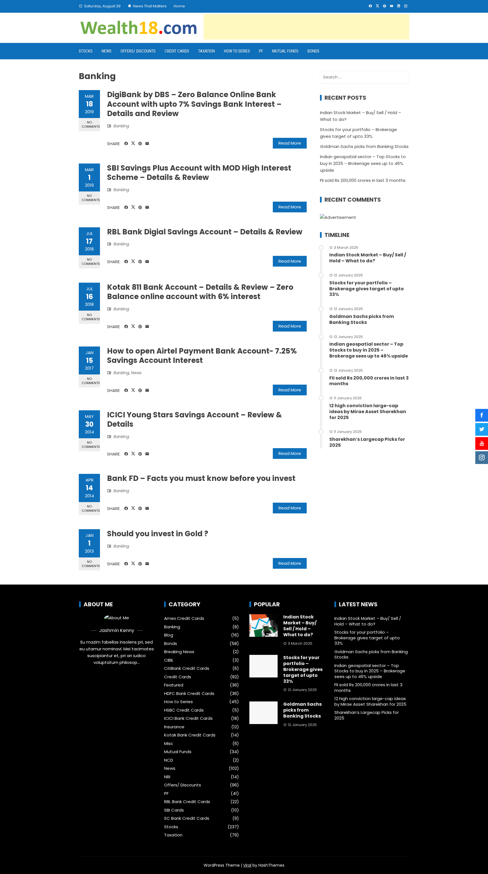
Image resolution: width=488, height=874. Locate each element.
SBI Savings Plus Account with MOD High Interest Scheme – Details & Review (199, 173)
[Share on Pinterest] (140, 143)
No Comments (91, 124)
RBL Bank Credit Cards (187, 802)
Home (179, 6)
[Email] (147, 143)
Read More (289, 143)
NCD (168, 760)
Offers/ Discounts (138, 51)
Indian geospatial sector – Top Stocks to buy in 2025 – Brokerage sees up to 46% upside (363, 163)
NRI (167, 777)
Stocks (86, 51)
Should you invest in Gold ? (157, 534)
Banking (121, 126)
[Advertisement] (306, 27)
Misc (168, 743)
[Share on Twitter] (133, 143)
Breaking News (179, 652)
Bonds (313, 51)
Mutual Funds (285, 51)
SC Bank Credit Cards (186, 818)
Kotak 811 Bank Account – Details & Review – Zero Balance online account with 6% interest (200, 292)
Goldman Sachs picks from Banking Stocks (364, 146)
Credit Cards (177, 51)
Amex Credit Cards (184, 618)
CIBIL (168, 660)
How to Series (237, 51)
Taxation (206, 51)
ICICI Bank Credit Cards (188, 718)
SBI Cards (174, 810)
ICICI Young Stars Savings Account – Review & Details (194, 420)
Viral (247, 865)
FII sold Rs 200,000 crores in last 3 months (363, 180)
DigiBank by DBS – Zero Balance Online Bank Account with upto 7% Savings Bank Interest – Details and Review (194, 104)
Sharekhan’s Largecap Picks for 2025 (367, 442)
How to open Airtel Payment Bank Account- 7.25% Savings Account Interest (202, 356)
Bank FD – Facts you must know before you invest (201, 478)
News (107, 51)
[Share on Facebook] (126, 143)
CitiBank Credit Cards (186, 668)
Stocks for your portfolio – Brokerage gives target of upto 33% (366, 289)
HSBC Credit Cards (184, 710)
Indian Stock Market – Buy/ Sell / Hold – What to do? (367, 258)
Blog (168, 635)
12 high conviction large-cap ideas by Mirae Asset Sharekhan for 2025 (367, 411)
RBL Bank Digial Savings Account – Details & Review (204, 232)
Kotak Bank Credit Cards (189, 735)
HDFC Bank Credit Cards (189, 693)
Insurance (174, 727)
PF (261, 51)
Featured (173, 685)
